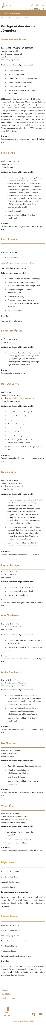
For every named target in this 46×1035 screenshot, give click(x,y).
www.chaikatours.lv (27, 398)
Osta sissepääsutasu (13, 13)
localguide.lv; (14, 398)
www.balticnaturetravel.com (19, 819)
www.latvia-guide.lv (16, 486)
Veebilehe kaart (8, 998)
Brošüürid (6, 994)
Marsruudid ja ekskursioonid (17, 18)
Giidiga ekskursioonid (33, 18)
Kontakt (5, 990)
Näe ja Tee (4, 18)
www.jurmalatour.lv (16, 57)
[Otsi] (31, 5)
